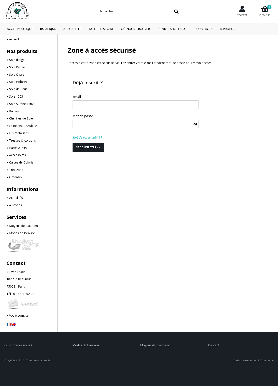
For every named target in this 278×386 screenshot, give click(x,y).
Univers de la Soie (174, 29)
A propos (15, 205)
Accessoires (17, 155)
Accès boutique (20, 29)
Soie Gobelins (18, 82)
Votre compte (18, 315)
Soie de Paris (18, 89)
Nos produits (22, 51)
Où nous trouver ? (136, 29)
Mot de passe (83, 116)
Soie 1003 (16, 96)
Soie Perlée (17, 67)
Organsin (15, 177)
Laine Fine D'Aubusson (25, 126)
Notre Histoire (101, 29)
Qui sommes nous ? (18, 345)
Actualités (72, 29)
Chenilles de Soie (21, 118)
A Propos (227, 29)
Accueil (14, 39)
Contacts (204, 29)
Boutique (48, 29)
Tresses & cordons (22, 140)
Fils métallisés (19, 133)
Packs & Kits (18, 148)
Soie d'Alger (17, 60)
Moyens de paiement (24, 226)
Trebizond (16, 170)
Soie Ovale (16, 74)
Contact (16, 263)
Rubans (14, 111)
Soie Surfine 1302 (21, 104)
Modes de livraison (22, 233)
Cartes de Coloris (21, 162)
